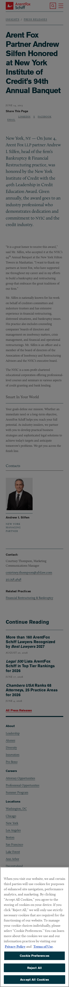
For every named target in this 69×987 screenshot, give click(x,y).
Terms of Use (43, 946)
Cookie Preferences (34, 956)
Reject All (34, 968)
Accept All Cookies (34, 979)
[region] (34, 927)
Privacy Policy (15, 946)
